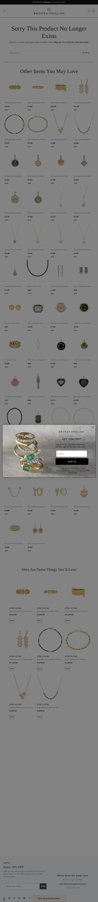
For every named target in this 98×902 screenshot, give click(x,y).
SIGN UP (72, 461)
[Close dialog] (93, 427)
